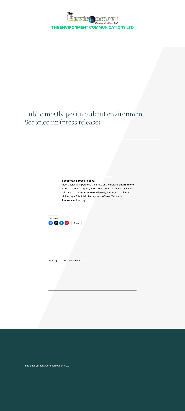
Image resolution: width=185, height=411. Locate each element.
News (87, 260)
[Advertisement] (92, 69)
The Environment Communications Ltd (92, 27)
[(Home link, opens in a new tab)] (92, 18)
